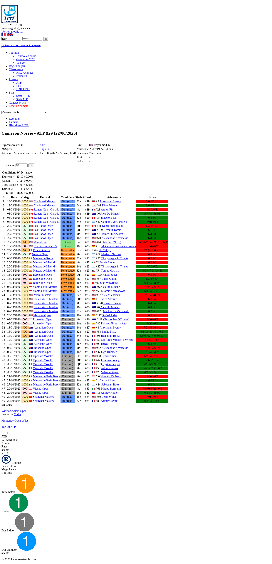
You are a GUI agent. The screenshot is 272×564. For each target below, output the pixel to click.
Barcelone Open (42, 274)
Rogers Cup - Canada (46, 209)
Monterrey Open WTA (14, 420)
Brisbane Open (42, 347)
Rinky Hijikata (112, 303)
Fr (48, 149)
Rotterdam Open (42, 319)
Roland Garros (41, 250)
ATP (19, 82)
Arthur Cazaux (109, 368)
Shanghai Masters (43, 396)
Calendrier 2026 (25, 59)
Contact (14, 102)
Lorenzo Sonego (110, 360)
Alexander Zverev (110, 201)
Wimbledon (40, 242)
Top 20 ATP (8, 426)
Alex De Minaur (110, 213)
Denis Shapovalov (112, 225)
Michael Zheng (112, 242)
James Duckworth (112, 233)
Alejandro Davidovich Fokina (118, 246)
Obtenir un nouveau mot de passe (21, 45)
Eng (42, 149)
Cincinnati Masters (45, 201)
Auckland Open (43, 339)
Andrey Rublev (110, 392)
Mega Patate (8, 469)
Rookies (16, 462)
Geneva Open (40, 254)
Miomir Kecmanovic (113, 290)
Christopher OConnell (116, 319)
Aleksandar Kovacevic (114, 238)
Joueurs (13, 79)
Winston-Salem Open (13, 411)
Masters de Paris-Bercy (46, 376)
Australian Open (43, 327)
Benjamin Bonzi (110, 335)
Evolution (14, 118)
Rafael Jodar (110, 274)
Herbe (5, 511)
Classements (16, 69)
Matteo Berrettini (111, 388)
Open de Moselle (43, 356)
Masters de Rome (43, 258)
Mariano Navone (111, 254)
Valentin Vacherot (110, 376)
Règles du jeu (17, 66)
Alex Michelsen (110, 295)
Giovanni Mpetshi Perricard (117, 339)
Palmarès (21, 76)
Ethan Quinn (109, 278)
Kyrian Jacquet (111, 364)
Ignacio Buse (108, 217)
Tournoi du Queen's (45, 246)
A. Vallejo (105, 250)
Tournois (14, 52)
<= (3, 453)
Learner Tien (109, 356)
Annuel (5, 443)
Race (4, 446)
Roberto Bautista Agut (114, 323)
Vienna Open (40, 388)
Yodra (17, 414)
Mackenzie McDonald (116, 311)
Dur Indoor (8, 530)
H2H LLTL (23, 89)
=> (7, 453)
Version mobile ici (12, 31)
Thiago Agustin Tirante (114, 258)
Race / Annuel (24, 72)
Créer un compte (18, 105)
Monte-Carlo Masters (45, 286)
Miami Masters (42, 295)
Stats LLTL (23, 95)
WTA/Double (9, 439)
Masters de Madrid (44, 262)
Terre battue (8, 492)
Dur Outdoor (9, 549)
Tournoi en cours (26, 56)
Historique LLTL (19, 125)
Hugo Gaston (109, 343)
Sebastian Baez (110, 384)
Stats (11, 92)
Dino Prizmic (109, 205)
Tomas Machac (110, 270)
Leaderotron (8, 466)
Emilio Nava (109, 331)
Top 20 (20, 62)
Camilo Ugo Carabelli (114, 221)
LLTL (19, 85)
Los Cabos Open (43, 225)
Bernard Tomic (112, 229)
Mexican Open (42, 315)
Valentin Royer (110, 372)
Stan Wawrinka (109, 282)
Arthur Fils (107, 209)
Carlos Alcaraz (108, 299)
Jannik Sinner (107, 262)
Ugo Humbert (109, 351)
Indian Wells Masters (46, 299)
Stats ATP (22, 99)
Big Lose (6, 472)
